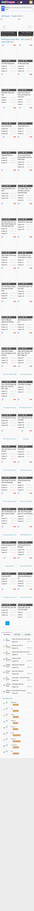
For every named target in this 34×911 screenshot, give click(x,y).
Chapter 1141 (4, 195)
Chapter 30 (20, 133)
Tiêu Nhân (21, 449)
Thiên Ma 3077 (6, 576)
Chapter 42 (15, 654)
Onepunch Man (16, 658)
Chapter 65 (4, 295)
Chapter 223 (21, 164)
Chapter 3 (3, 97)
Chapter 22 (20, 260)
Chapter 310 (4, 329)
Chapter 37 (20, 487)
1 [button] (7, 623)
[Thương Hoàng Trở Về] (9, 534)
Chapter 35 (4, 231)
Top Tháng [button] (7, 634)
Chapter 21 (20, 262)
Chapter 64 (4, 298)
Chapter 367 (4, 423)
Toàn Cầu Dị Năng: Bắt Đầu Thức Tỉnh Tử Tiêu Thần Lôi (25, 353)
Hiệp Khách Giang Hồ (18, 664)
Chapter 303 (15, 661)
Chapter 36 (4, 228)
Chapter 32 (20, 128)
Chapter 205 (21, 422)
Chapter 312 (4, 324)
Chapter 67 (4, 35)
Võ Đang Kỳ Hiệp (23, 63)
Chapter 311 (4, 327)
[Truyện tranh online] (8, 2)
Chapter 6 (20, 99)
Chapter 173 (4, 358)
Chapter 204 (21, 425)
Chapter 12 (4, 66)
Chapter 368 (4, 420)
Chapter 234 (4, 612)
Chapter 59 (4, 487)
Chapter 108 (15, 680)
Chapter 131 (21, 327)
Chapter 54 (4, 265)
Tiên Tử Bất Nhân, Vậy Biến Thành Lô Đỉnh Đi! (8, 514)
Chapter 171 (4, 362)
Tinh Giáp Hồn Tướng (8, 418)
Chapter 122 (15, 648)
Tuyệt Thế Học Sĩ (23, 126)
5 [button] (23, 623)
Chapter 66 (4, 293)
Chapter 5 (20, 102)
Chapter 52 (22, 35)
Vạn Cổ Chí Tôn (6, 126)
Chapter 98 (20, 195)
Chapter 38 (20, 485)
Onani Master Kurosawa (19, 690)
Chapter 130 (21, 329)
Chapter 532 (4, 128)
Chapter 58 (4, 490)
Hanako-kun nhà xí (17, 645)
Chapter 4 (20, 104)
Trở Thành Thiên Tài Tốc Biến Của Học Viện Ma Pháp (24, 190)
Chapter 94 (20, 516)
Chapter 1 (3, 102)
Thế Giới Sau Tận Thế (8, 607)
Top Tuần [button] (17, 634)
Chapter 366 (4, 425)
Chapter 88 (4, 581)
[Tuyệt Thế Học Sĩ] (25, 116)
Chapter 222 (21, 167)
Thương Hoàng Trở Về (8, 545)
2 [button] (11, 623)
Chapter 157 (21, 451)
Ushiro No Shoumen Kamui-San (21, 639)
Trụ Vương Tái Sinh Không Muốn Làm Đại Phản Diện (25, 157)
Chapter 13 (4, 518)
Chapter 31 (20, 131)
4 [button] (19, 623)
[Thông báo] (21, 2)
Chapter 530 (4, 133)
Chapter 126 (21, 291)
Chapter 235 (4, 610)
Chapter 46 (4, 550)
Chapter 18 (20, 389)
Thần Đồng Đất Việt (17, 684)
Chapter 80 (4, 160)
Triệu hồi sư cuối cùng (25, 222)
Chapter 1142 (4, 193)
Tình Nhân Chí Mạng (24, 384)
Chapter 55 (4, 262)
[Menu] (31, 2)
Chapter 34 (4, 233)
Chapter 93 (20, 519)
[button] (4, 26)
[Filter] (31, 39)
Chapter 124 (21, 296)
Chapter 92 (20, 521)
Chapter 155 (21, 456)
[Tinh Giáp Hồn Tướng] (9, 407)
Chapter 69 (20, 360)
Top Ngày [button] (27, 634)
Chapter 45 (4, 552)
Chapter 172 (4, 360)
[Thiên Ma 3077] (9, 566)
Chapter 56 (4, 260)
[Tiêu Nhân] (25, 439)
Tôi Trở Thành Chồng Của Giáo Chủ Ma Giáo (8, 288)
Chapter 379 (21, 224)
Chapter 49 (15, 641)
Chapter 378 (21, 227)
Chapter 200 (21, 427)
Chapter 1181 (15, 674)
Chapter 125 (21, 293)
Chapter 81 (4, 158)
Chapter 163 (21, 68)
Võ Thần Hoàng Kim (8, 63)
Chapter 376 (21, 229)
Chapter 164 (21, 66)
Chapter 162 (21, 71)
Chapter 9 (3, 458)
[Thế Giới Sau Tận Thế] (9, 597)
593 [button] (3, 627)
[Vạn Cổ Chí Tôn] (9, 116)
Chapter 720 (15, 667)
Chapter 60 (4, 485)
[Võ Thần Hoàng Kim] (8, 53)
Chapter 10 (4, 71)
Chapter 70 (20, 358)
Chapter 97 (20, 197)
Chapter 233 (4, 615)
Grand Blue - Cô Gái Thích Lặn (21, 677)
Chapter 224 (21, 162)
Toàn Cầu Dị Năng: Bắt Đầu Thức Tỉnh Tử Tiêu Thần (8, 386)
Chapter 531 (4, 131)
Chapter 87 (4, 583)
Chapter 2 (3, 100)
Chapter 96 (20, 200)
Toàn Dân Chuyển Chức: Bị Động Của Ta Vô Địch (8, 353)
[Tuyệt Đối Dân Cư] (9, 145)
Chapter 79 (4, 162)
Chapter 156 (21, 454)
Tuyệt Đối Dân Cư (7, 155)
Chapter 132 (21, 324)
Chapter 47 (4, 547)
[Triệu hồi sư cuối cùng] (25, 211)
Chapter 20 (20, 265)
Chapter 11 (4, 68)
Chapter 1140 (4, 198)
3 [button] (15, 623)
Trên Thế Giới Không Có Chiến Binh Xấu (9, 32)
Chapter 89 (4, 579)
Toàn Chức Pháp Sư (17, 671)
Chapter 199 (15, 687)
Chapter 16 (20, 392)
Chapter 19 (20, 387)
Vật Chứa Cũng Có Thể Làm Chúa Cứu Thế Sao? (24, 95)
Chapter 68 (20, 362)
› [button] (7, 627)
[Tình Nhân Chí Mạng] (25, 374)
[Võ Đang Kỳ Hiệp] (25, 53)
